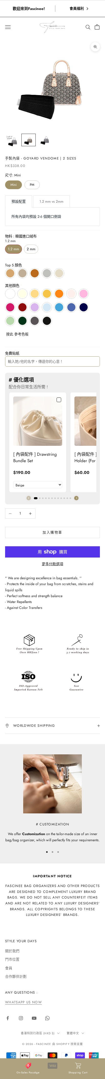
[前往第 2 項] (28, 140)
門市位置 (12, 959)
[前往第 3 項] (45, 140)
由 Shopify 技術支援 (67, 1044)
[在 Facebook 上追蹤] (7, 1018)
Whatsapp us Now (23, 1002)
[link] (37, 421)
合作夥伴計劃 (16, 976)
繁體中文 (73, 1033)
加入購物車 (52, 532)
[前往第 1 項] (12, 141)
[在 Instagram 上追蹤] (20, 1018)
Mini (13, 184)
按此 (9, 334)
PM (32, 184)
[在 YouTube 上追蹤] (34, 1018)
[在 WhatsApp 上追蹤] (47, 1018)
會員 (8, 968)
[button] (76, 498)
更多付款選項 (52, 563)
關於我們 (12, 950)
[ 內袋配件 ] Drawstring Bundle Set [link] (35, 457)
